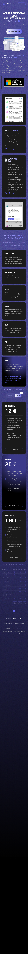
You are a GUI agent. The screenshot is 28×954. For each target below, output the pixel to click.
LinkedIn (8, 618)
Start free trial (14, 449)
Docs (21, 618)
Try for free (14, 31)
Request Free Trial (14, 505)
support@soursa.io (18, 628)
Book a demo (21, 3)
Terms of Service (19, 623)
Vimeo (15, 618)
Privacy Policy (8, 623)
